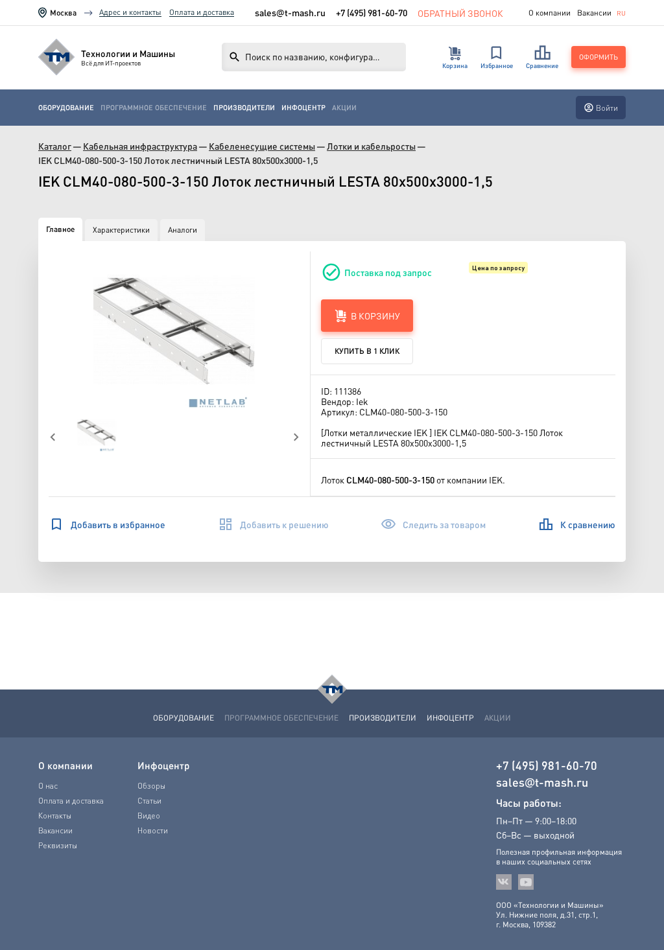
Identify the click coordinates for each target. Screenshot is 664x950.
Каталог (54, 146)
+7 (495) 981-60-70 (371, 12)
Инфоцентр (303, 107)
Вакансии (594, 13)
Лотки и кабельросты (371, 146)
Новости (152, 830)
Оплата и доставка (201, 12)
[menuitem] (66, 108)
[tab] (60, 229)
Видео (148, 815)
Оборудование (66, 107)
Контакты (54, 815)
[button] (174, 332)
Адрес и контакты (130, 12)
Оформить (598, 57)
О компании (549, 13)
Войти (607, 108)
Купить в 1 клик (367, 351)
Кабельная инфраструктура (140, 146)
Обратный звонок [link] (460, 12)
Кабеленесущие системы (262, 146)
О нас (48, 786)
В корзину (375, 315)
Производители (244, 107)
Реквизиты (57, 845)
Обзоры (151, 786)
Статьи (149, 800)
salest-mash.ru (290, 12)
